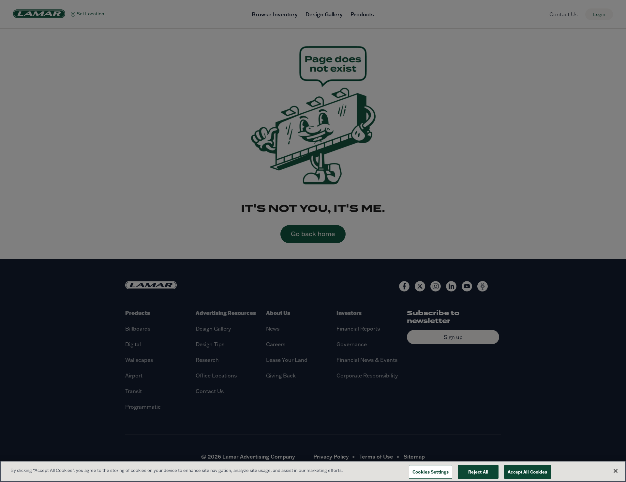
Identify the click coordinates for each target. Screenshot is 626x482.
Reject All (478, 472)
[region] (313, 471)
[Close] (615, 471)
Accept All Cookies (527, 472)
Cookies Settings (430, 472)
